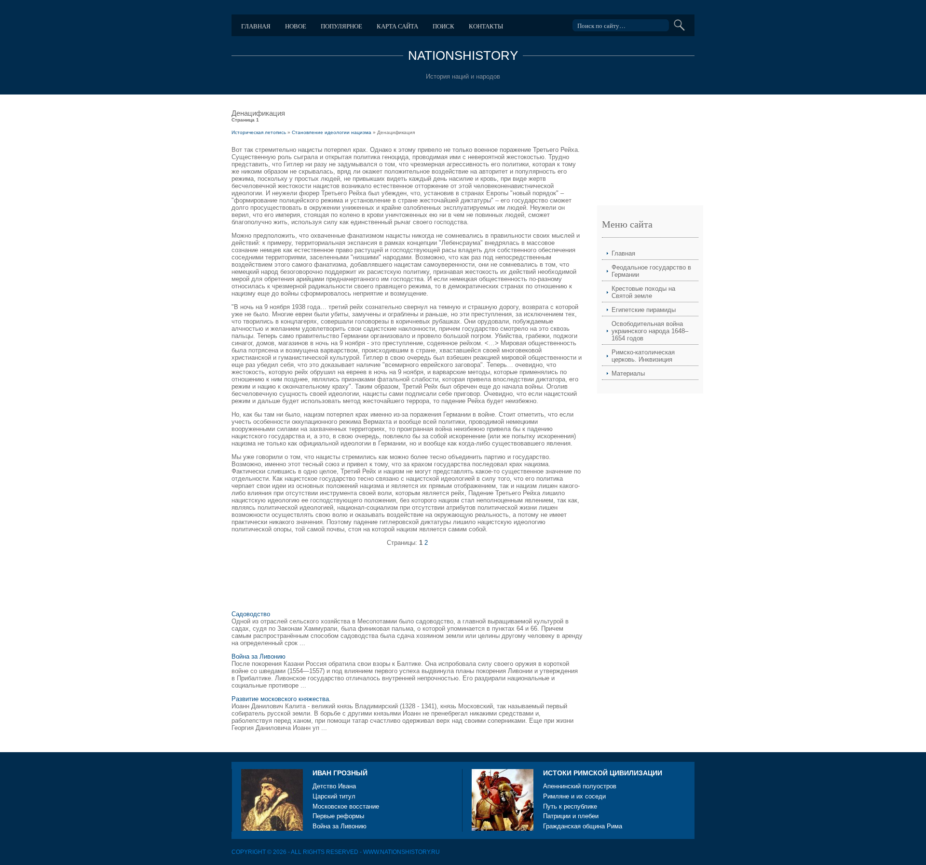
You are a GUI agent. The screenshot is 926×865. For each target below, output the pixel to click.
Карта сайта (397, 26)
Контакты (486, 26)
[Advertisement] (407, 582)
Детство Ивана (334, 786)
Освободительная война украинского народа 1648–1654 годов (650, 331)
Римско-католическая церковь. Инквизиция (643, 356)
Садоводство (251, 614)
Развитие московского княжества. (281, 699)
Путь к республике (570, 806)
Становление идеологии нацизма (331, 132)
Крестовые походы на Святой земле (643, 292)
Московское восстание (346, 806)
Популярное (341, 26)
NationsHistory (463, 55)
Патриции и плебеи (571, 816)
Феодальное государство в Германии (651, 271)
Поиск (443, 26)
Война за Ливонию (259, 656)
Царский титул (334, 796)
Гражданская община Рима (582, 826)
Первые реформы (338, 816)
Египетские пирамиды (644, 309)
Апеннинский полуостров (579, 786)
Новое (295, 26)
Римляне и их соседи (574, 796)
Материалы (628, 373)
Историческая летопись (259, 132)
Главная (256, 26)
